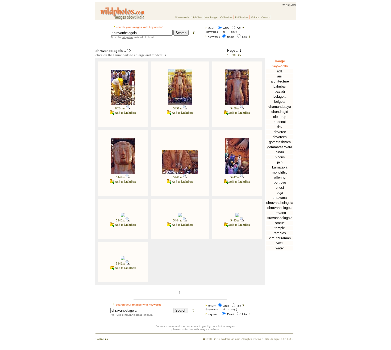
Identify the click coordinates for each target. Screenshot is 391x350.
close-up (279, 117)
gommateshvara (279, 147)
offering (279, 177)
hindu (280, 152)
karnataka (279, 167)
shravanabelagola (279, 203)
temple (279, 228)
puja (280, 193)
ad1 (279, 71)
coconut (280, 122)
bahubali (279, 86)
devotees (280, 137)
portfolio (280, 182)
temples (280, 233)
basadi (280, 91)
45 (239, 55)
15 (228, 55)
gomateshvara (280, 142)
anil (279, 76)
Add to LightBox (125, 112)
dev (279, 127)
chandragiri (279, 112)
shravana (280, 198)
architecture (280, 81)
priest (280, 188)
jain (279, 162)
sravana (280, 213)
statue (280, 223)
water (280, 248)
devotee (280, 132)
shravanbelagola (279, 208)
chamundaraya (279, 107)
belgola (279, 102)
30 (234, 55)
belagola (279, 96)
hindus (280, 157)
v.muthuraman (280, 238)
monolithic (280, 172)
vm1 (279, 243)
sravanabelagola (279, 218)
